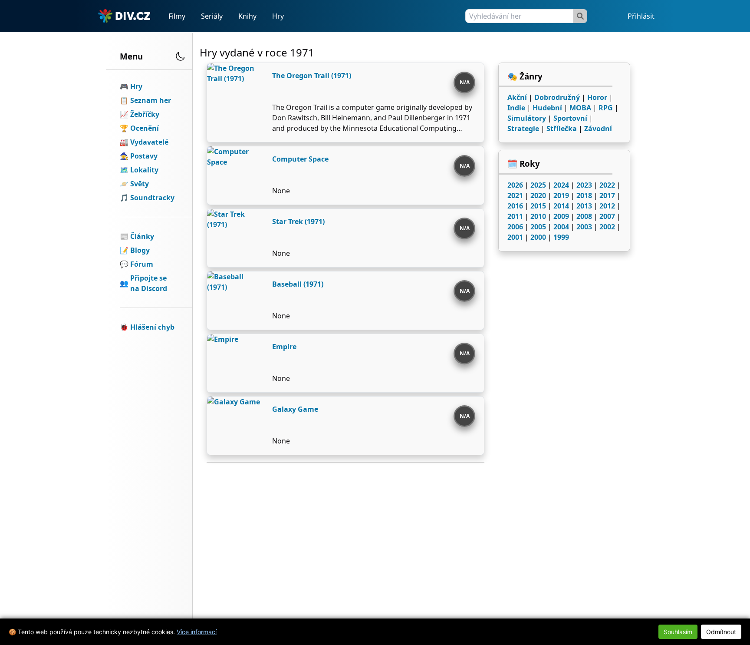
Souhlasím (678, 631)
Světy (139, 184)
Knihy (247, 16)
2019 (561, 195)
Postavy (144, 156)
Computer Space (300, 159)
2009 (561, 216)
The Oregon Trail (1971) (311, 75)
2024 (561, 185)
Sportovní (570, 118)
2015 (538, 206)
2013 (584, 206)
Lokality (144, 170)
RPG (606, 107)
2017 (607, 195)
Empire (284, 346)
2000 (538, 237)
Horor (597, 97)
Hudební (547, 107)
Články (142, 236)
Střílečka (561, 128)
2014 (561, 206)
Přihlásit (641, 16)
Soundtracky (152, 197)
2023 (584, 185)
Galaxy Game (295, 409)
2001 (515, 237)
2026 (515, 185)
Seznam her (150, 100)
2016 (515, 206)
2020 (538, 195)
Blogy (140, 250)
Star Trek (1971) (298, 221)
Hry (278, 16)
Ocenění (144, 128)
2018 (584, 195)
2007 (607, 216)
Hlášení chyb (152, 327)
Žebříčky (144, 114)
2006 (515, 227)
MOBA (580, 107)
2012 (607, 206)
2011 (515, 216)
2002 (607, 227)
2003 (584, 227)
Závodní (598, 128)
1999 (561, 237)
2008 (584, 216)
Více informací (197, 631)
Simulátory (526, 118)
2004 (561, 227)
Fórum (141, 264)
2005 (538, 227)
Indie (516, 107)
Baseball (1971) (297, 284)
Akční (517, 97)
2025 (538, 185)
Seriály (212, 16)
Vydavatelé (149, 142)
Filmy (176, 16)
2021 (515, 195)
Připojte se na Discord (148, 283)
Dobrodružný (557, 97)
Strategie (523, 128)
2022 (607, 185)
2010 (538, 216)
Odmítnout (721, 631)
